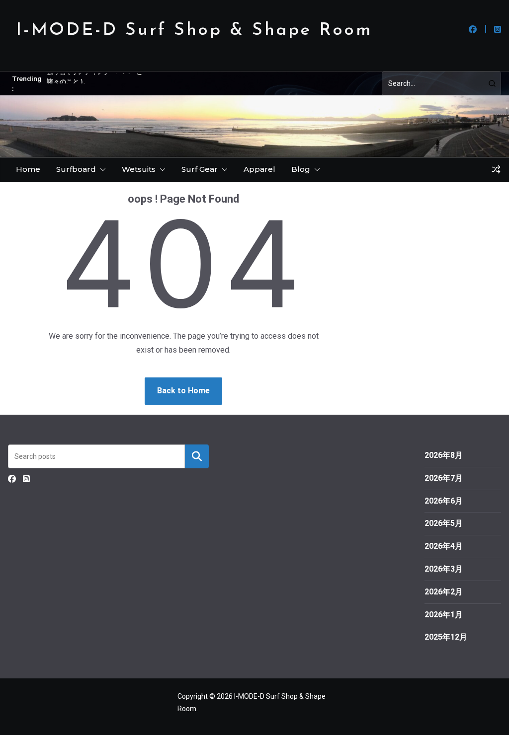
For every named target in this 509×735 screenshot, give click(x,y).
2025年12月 (445, 637)
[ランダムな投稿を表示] (496, 169)
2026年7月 (443, 478)
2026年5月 (443, 523)
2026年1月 (443, 614)
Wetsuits (139, 169)
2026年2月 (443, 591)
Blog (300, 169)
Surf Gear (199, 169)
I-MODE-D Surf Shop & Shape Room (194, 30)
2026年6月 (443, 501)
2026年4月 (443, 546)
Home (28, 169)
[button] (101, 169)
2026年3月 (443, 569)
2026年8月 (443, 455)
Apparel (259, 169)
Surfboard (76, 169)
